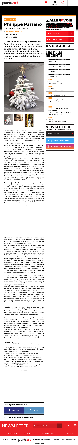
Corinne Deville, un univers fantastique (59, 109)
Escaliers (52, 71)
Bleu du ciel (53, 76)
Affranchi (52, 88)
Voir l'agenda (60, 34)
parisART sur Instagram (61, 146)
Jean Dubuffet (54, 119)
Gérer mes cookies (68, 440)
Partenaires (48, 433)
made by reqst (39, 443)
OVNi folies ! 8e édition (57, 95)
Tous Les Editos (60, 39)
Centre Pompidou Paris (18, 28)
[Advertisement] (24, 220)
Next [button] (40, 87)
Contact (69, 433)
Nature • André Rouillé (57, 66)
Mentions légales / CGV (41, 440)
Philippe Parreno (14, 31)
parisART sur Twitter (58, 141)
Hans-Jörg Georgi (55, 81)
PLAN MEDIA (29, 433)
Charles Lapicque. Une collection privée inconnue (59, 101)
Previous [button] (7, 87)
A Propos (12, 433)
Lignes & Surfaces (55, 61)
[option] (24, 87)
